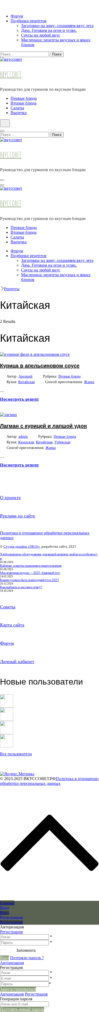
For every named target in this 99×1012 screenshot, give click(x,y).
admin (23, 437)
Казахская (26, 442)
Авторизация (12, 963)
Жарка (89, 382)
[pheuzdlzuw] (6, 723)
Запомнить (26, 950)
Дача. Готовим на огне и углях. (49, 30)
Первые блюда (24, 98)
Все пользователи (16, 754)
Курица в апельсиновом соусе (39, 366)
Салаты (17, 108)
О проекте (10, 497)
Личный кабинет (17, 661)
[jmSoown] (6, 696)
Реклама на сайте (17, 515)
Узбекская (62, 442)
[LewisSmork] (6, 710)
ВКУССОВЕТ (10, 74)
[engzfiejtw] (6, 736)
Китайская (26, 382)
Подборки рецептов (28, 21)
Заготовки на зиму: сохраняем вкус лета (57, 25)
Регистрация (11, 931)
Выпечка (19, 112)
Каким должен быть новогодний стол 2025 (29, 580)
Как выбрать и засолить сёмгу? (21, 587)
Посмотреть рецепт (19, 399)
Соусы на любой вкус (40, 35)
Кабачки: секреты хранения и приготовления (31, 566)
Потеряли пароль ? (27, 957)
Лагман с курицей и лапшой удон (43, 426)
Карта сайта (12, 625)
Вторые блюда (23, 103)
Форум (17, 16)
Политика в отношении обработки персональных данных (49, 781)
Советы (7, 606)
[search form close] (2, 131)
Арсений (25, 376)
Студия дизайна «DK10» (21, 546)
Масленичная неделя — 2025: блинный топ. (30, 573)
